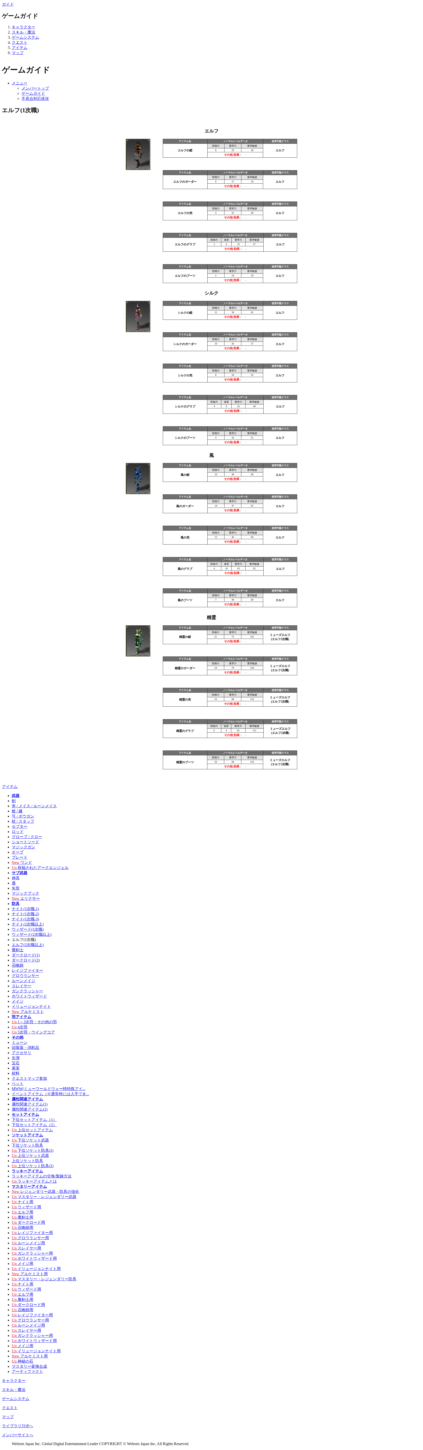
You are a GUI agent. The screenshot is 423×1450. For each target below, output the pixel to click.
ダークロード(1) (26, 955)
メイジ (18, 1001)
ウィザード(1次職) (28, 929)
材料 (16, 1073)
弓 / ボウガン (23, 816)
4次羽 (19, 1027)
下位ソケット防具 (27, 1145)
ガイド (8, 4)
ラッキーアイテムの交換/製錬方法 (41, 1176)
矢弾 (16, 1058)
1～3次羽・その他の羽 (34, 1022)
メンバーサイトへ (17, 1435)
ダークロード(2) (26, 960)
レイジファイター (27, 970)
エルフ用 (22, 1212)
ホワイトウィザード (29, 996)
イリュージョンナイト (31, 1006)
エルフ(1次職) (24, 940)
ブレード (19, 857)
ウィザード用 (26, 1207)
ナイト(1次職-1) (25, 909)
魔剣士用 (22, 1217)
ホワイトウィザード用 (34, 1258)
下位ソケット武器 (30, 1140)
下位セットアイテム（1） (34, 1119)
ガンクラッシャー (27, 991)
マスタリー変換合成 (29, 1366)
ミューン (19, 1042)
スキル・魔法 (23, 32)
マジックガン (23, 847)
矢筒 (16, 888)
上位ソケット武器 (30, 1155)
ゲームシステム (25, 37)
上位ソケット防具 (27, 1161)
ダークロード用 (28, 1222)
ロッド (18, 832)
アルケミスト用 (30, 1274)
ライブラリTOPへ (17, 1426)
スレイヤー (21, 986)
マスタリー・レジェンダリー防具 (44, 1279)
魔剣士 (18, 950)
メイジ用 (22, 1263)
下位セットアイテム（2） (34, 1125)
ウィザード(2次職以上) (31, 934)
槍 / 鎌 (17, 811)
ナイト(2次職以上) (28, 924)
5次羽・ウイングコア (33, 1032)
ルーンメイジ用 (28, 1243)
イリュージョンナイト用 (36, 1269)
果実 (16, 1068)
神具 (16, 878)
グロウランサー (25, 976)
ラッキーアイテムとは (34, 1181)
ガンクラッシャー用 (32, 1253)
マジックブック (25, 893)
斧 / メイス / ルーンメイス (34, 806)
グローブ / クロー (27, 837)
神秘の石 (22, 1361)
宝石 (16, 1063)
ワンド (22, 862)
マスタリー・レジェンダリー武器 (44, 1197)
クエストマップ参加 (29, 1078)
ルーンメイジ (23, 981)
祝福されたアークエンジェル (40, 868)
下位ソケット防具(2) (32, 1150)
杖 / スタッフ (23, 821)
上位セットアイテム (32, 1130)
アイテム (19, 48)
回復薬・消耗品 (25, 1048)
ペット (18, 1084)
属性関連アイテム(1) (29, 1104)
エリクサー (26, 898)
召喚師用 (22, 1227)
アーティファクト (27, 1371)
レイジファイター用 (32, 1233)
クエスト (19, 42)
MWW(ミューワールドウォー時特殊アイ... (48, 1089)
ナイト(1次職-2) (25, 914)
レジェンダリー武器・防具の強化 (45, 1191)
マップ (18, 53)
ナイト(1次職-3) (25, 919)
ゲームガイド (33, 93)
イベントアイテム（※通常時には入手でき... (50, 1094)
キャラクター (23, 27)
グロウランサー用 (30, 1238)
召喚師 (18, 965)
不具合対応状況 (35, 98)
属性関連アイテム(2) (29, 1109)
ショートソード (25, 842)
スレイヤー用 (26, 1248)
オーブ (18, 852)
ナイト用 (22, 1202)
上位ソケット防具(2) (32, 1166)
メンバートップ (35, 88)
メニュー (19, 83)
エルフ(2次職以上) (28, 945)
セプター (19, 826)
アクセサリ (21, 1053)
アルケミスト (28, 1012)
